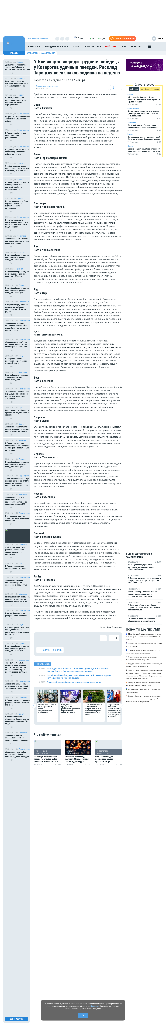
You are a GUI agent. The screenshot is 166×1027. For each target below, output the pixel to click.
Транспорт (23, 372)
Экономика (22, 236)
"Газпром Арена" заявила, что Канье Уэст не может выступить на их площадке (143, 651)
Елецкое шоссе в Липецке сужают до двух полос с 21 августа (17, 412)
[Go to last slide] (34, 705)
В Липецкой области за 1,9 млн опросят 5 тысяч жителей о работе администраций (17, 185)
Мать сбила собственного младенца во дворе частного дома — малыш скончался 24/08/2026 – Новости (144, 636)
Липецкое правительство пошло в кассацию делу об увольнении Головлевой (17, 429)
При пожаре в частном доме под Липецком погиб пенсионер (17, 518)
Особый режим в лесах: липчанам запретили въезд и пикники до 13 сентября (17, 168)
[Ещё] (149, 47)
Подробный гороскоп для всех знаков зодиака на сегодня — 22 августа (17, 290)
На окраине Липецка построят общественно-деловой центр (16, 361)
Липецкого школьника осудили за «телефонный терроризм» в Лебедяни (16, 686)
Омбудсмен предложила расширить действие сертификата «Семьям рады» (16, 308)
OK (83, 1015)
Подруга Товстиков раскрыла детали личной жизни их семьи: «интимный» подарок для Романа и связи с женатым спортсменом (144, 699)
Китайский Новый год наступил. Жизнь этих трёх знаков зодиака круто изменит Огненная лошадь (77, 759)
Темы (76, 46)
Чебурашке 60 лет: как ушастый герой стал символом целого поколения (15, 550)
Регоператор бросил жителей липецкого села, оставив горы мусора (17, 83)
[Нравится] (39, 638)
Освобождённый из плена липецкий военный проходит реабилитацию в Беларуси (17, 631)
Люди (21, 625)
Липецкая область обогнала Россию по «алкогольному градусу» (16, 737)
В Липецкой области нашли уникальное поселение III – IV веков (17, 702)
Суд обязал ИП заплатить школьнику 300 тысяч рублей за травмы (17, 151)
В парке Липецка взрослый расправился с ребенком (17, 614)
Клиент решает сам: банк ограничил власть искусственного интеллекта (16, 204)
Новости (33, 46)
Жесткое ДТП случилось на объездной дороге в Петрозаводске (144, 644)
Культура (136, 46)
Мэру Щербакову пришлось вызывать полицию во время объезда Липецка (17, 599)
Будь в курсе (24, 476)
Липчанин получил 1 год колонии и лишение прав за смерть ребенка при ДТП (17, 344)
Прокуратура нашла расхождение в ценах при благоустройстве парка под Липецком (16, 223)
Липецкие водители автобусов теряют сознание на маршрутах (16, 582)
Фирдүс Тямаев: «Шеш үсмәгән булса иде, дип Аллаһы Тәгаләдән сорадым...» (144, 665)
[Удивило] (65, 638)
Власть (20, 62)
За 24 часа (134, 89)
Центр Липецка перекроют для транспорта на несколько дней (17, 377)
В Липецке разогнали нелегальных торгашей (15, 567)
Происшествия (92, 46)
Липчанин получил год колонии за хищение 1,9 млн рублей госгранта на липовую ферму (16, 326)
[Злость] (82, 638)
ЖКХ (124, 46)
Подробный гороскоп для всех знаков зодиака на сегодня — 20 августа (17, 648)
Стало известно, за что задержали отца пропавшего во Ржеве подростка (141, 658)
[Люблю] (56, 638)
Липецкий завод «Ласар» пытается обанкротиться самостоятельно (17, 241)
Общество (21, 78)
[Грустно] (73, 638)
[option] (47, 756)
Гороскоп (21, 252)
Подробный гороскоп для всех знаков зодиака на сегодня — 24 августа (17, 257)
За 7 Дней (145, 89)
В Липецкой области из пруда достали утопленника (15, 135)
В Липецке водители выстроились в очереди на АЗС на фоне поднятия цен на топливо (17, 446)
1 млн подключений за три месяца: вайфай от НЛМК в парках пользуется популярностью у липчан (17, 482)
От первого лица (24, 302)
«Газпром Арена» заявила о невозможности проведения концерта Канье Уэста (143, 684)
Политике (95, 1006)
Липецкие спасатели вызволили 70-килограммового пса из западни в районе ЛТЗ (16, 500)
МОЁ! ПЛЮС (111, 46)
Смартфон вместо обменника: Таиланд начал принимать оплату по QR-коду (17, 720)
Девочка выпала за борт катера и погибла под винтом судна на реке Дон (17, 754)
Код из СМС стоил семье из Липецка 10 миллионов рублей (17, 119)
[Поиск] (158, 46)
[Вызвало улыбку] (48, 638)
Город (21, 356)
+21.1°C (83, 38)
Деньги (20, 198)
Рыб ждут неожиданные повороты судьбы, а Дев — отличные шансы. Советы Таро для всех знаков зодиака (46, 759)
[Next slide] (122, 705)
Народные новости (55, 46)
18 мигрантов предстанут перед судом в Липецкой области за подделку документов (17, 395)
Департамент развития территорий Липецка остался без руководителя (17, 67)
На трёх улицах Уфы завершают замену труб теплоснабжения (143, 690)
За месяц (155, 89)
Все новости (16, 1019)
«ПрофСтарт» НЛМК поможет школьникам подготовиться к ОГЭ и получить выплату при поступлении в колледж (16, 667)
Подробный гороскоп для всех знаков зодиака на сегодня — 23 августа (17, 274)
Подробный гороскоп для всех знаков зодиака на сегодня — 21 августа (17, 464)
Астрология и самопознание (41, 53)
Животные (23, 494)
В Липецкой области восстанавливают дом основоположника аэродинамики (15, 101)
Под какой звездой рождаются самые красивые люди (104, 759)
